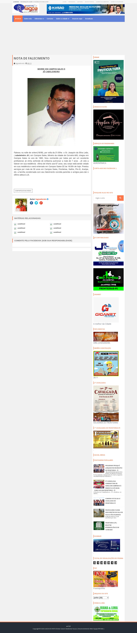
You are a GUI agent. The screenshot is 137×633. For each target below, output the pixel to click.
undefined (21, 224)
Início (19, 19)
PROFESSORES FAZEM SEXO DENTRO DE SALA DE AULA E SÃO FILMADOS (114, 512)
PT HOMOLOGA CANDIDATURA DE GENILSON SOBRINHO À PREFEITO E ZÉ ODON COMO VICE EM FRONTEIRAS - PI (107, 485)
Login (64, 2)
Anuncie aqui (77, 19)
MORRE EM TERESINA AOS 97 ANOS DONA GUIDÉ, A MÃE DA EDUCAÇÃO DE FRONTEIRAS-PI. (35, 2)
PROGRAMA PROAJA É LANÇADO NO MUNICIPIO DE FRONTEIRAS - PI (113, 468)
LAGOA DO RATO (50, 629)
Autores (80, 2)
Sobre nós (28, 19)
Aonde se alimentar (102, 2)
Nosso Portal (89, 2)
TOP (69, 626)
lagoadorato (41, 199)
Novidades (71, 2)
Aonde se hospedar (117, 2)
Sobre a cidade (62, 19)
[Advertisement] (68, 40)
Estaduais (89, 19)
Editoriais (38, 19)
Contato (50, 19)
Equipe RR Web (98, 629)
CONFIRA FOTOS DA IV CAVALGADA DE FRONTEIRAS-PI (112, 501)
